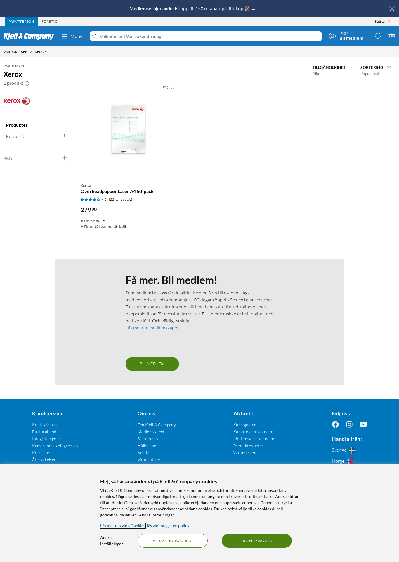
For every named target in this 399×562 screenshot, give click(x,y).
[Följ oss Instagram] (349, 424)
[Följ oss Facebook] (335, 424)
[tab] (21, 21)
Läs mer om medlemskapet (152, 328)
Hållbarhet (148, 445)
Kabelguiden (245, 424)
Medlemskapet (151, 431)
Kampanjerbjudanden (253, 431)
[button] (26, 82)
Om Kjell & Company (157, 424)
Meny (76, 36)
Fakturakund (44, 431)
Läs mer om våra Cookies (122, 525)
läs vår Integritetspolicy (168, 525)
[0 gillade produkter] (378, 36)
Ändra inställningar (111, 540)
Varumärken (244, 452)
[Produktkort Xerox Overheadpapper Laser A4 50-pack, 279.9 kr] (128, 130)
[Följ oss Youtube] (363, 424)
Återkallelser (44, 459)
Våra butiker (149, 459)
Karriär (144, 452)
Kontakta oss (44, 424)
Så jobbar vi (148, 438)
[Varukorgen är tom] (392, 36)
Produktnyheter (248, 445)
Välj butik (120, 226)
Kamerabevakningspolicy (55, 445)
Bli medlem (152, 363)
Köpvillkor (41, 452)
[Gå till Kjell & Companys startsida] (31, 36)
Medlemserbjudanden (254, 438)
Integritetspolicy (47, 438)
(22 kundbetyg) (120, 199)
